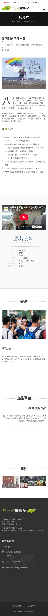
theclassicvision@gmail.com (17, 568)
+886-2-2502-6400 (13, 561)
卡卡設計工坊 (30, 606)
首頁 (13, 22)
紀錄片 (19, 22)
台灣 (8, 2)
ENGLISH (18, 2)
